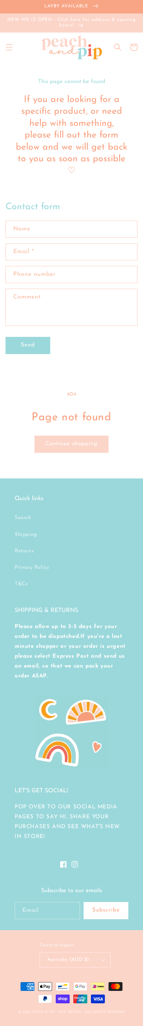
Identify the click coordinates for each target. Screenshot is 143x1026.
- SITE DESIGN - (70, 1012)
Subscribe (106, 910)
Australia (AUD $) (68, 959)
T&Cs (21, 584)
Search (23, 517)
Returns (24, 551)
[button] (9, 47)
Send (28, 345)
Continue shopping (71, 444)
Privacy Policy (32, 567)
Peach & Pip (43, 1012)
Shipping (26, 534)
